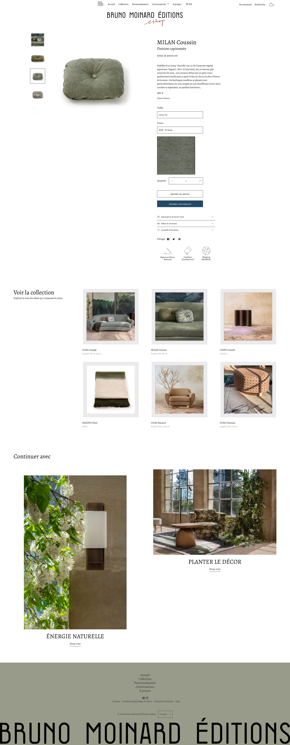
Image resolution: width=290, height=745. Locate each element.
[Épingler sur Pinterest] (179, 239)
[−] (172, 181)
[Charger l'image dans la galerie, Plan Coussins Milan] (37, 111)
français (163, 714)
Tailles (160, 107)
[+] (200, 181)
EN (190, 4)
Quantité (161, 180)
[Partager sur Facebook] (168, 239)
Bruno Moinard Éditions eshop (140, 714)
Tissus (160, 123)
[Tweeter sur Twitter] (173, 239)
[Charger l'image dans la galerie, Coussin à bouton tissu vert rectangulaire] (37, 76)
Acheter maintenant (180, 204)
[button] (260, 5)
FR (187, 4)
